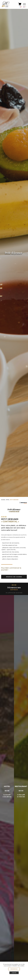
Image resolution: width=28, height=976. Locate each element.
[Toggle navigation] (24, 4)
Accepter (14, 972)
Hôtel (7, 499)
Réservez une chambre (14, 576)
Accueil (3, 499)
